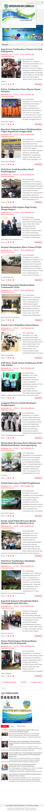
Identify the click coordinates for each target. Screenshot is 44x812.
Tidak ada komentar (7, 56)
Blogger (36, 805)
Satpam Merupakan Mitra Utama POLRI (21, 247)
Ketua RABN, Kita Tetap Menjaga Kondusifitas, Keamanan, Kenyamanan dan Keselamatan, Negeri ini (25, 754)
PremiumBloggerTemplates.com (15, 809)
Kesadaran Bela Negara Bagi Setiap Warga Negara (19, 208)
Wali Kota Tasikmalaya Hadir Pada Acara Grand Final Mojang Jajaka (24, 731)
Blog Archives (21, 726)
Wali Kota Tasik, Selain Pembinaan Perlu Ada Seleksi (21, 364)
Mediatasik (20, 805)
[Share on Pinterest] (13, 84)
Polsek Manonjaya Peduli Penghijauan (20, 483)
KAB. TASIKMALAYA (27, 290)
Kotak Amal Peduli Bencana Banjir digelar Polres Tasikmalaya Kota (18, 522)
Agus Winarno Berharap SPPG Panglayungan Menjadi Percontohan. (25, 775)
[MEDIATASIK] (17, 722)
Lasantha (33, 808)
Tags (12, 726)
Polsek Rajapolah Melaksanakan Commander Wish (17, 286)
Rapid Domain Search (31, 809)
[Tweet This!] (8, 84)
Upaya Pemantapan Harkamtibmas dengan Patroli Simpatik (19, 642)
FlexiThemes (16, 808)
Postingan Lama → (37, 682)
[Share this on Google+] (10, 84)
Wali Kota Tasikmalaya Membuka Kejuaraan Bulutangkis (18, 562)
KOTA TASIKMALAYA (27, 54)
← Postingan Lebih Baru (8, 682)
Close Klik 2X (30, 3)
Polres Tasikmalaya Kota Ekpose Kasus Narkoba (21, 90)
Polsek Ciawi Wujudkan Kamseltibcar (20, 325)
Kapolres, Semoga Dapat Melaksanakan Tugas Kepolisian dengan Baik (21, 130)
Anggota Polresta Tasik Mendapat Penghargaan (18, 404)
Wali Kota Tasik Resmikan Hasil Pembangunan (17, 170)
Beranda (23, 682)
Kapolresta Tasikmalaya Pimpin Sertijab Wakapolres (21, 50)
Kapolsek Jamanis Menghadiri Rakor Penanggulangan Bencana (19, 602)
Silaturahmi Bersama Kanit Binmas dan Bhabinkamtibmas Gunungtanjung (21, 444)
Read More (38, 84)
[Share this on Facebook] (6, 84)
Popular (5, 726)
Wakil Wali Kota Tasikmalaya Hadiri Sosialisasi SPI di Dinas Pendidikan (22, 765)
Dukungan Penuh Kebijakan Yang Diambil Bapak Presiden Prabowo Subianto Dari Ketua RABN (25, 743)
